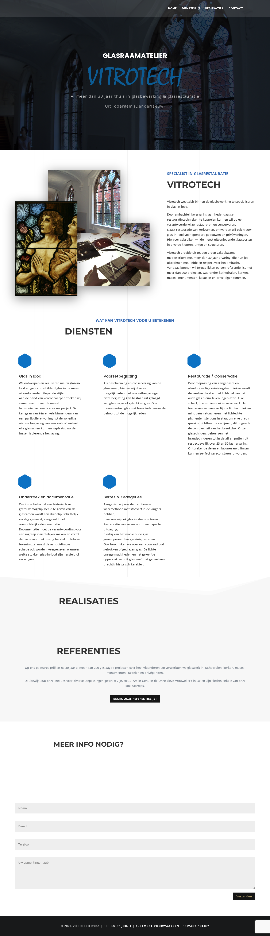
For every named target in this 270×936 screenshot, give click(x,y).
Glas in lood (30, 376)
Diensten (189, 8)
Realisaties (214, 8)
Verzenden (244, 896)
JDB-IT (127, 926)
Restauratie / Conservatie (213, 376)
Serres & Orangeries (123, 497)
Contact (235, 8)
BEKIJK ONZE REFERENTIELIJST (135, 699)
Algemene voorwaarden (157, 926)
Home (172, 8)
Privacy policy (196, 926)
